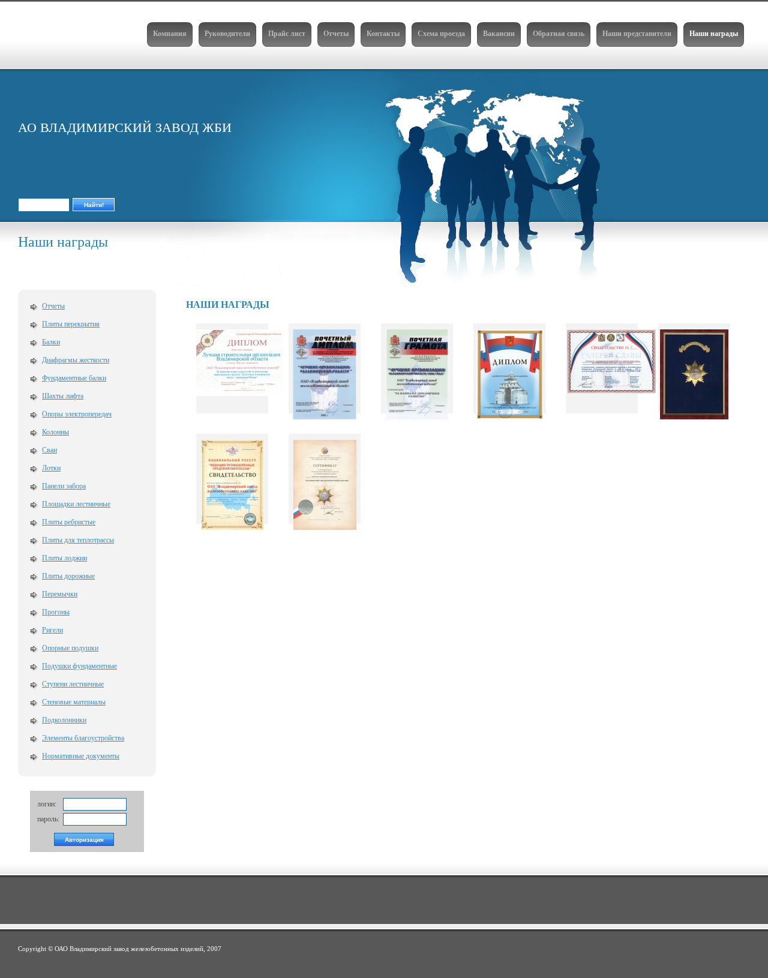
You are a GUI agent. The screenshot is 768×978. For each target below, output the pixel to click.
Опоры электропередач (77, 414)
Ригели (52, 630)
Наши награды (713, 33)
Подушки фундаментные (79, 666)
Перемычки (59, 594)
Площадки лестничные (76, 504)
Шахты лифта (62, 396)
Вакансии (499, 33)
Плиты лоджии (64, 558)
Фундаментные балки (74, 378)
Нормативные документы (80, 756)
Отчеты (336, 33)
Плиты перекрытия (71, 324)
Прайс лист (286, 33)
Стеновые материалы (74, 702)
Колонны (55, 432)
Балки (51, 342)
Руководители (227, 33)
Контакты (383, 33)
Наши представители (636, 33)
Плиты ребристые (68, 522)
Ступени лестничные (73, 684)
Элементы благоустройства (83, 738)
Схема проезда (441, 33)
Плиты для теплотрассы (78, 540)
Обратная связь (558, 33)
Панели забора (64, 486)
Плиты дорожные (68, 576)
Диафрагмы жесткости (75, 360)
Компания (170, 33)
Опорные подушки (70, 648)
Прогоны (56, 612)
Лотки (51, 468)
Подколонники (64, 720)
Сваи (49, 450)
